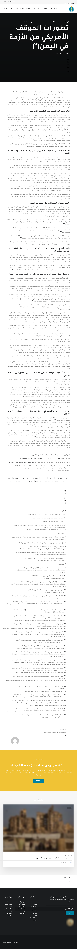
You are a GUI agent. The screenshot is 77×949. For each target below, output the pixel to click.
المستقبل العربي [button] (36, 8)
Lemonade (15, 942)
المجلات (35, 904)
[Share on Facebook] (68, 60)
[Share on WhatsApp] (68, 70)
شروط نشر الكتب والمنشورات (8, 912)
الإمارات (41, 478)
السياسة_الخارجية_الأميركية (49, 481)
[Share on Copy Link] (68, 72)
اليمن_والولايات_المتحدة (18, 481)
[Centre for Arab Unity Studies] (71, 9)
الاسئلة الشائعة (9, 902)
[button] (38, 828)
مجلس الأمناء (22, 904)
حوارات (10, 8)
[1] (65, 525)
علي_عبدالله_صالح (11, 484)
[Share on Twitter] (68, 62)
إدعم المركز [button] (38, 780)
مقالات (16, 8)
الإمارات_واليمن (35, 478)
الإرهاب (46, 478)
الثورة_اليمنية (23, 478)
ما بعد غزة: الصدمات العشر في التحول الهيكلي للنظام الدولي (54, 858)
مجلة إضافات (34, 911)
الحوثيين (9, 478)
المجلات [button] (28, 8)
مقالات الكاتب (62, 735)
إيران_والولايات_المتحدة (59, 478)
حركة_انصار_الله (22, 484)
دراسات (22, 8)
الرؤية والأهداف (21, 902)
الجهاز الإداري (22, 906)
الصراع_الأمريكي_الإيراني (39, 481)
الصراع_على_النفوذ (30, 481)
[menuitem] (13, 1)
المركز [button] (50, 8)
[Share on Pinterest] (68, 65)
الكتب (35, 902)
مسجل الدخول (58, 881)
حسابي (14, 1)
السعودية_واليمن (57, 481)
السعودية (63, 481)
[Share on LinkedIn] (68, 67)
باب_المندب (10, 481)
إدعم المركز (4, 1)
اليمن (24, 481)
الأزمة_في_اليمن (51, 478)
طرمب (17, 484)
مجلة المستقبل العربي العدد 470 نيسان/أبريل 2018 (21, 462)
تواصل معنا (9, 1)
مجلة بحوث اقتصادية (34, 914)
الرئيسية (56, 8)
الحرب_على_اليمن (16, 478)
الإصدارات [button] (44, 8)
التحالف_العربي (29, 478)
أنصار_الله (66, 478)
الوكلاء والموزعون (8, 909)
